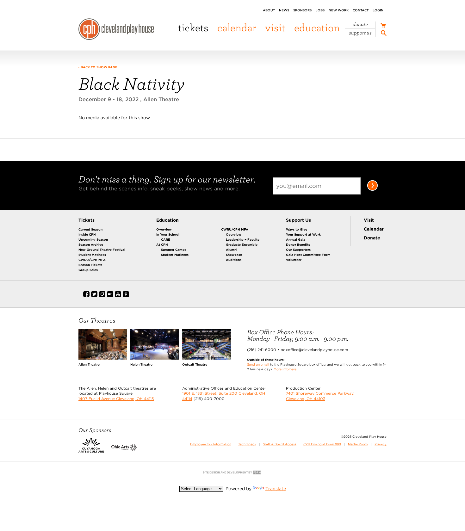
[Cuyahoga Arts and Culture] (91, 449)
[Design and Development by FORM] (232, 473)
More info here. (285, 369)
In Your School (167, 234)
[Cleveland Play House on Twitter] (94, 296)
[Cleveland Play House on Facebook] (86, 296)
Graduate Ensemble (241, 244)
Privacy (381, 444)
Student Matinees (92, 254)
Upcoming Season (93, 239)
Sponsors (302, 10)
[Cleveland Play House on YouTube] (118, 296)
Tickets (193, 27)
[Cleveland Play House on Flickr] (110, 296)
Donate (360, 24)
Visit (275, 27)
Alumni (231, 249)
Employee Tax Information (210, 444)
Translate (275, 488)
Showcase (234, 254)
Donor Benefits (298, 244)
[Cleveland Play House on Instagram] (102, 296)
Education (317, 27)
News (284, 10)
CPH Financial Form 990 (322, 444)
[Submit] (372, 189)
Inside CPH (87, 234)
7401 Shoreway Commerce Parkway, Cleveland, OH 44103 (320, 396)
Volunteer (293, 260)
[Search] (384, 34)
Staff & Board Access (279, 444)
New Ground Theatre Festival (101, 249)
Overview (164, 229)
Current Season (90, 229)
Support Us (360, 33)
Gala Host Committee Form (308, 254)
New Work (339, 10)
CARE (165, 239)
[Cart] (383, 25)
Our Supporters (298, 249)
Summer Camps (173, 249)
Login (378, 10)
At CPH (162, 244)
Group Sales (88, 270)
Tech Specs (247, 444)
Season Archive (90, 244)
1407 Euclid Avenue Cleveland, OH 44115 (116, 398)
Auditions (233, 260)
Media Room (358, 444)
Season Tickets (90, 265)
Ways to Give (296, 229)
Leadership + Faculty (242, 239)
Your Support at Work (303, 234)
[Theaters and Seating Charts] (102, 358)
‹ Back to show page (97, 67)
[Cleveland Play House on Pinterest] (126, 296)
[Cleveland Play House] (116, 30)
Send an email (258, 364)
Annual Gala (295, 239)
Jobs (320, 10)
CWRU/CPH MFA (92, 260)
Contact (361, 10)
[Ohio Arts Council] (124, 449)
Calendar (236, 27)
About (269, 10)
